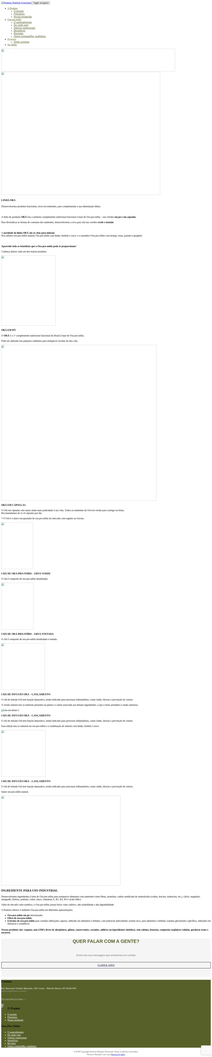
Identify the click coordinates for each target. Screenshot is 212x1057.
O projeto (19, 11)
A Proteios (12, 8)
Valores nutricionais (24, 28)
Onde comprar (21, 42)
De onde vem (21, 25)
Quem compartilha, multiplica (30, 36)
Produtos (11, 39)
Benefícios (19, 30)
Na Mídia (12, 44)
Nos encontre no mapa (12, 999)
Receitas (18, 33)
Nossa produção (23, 16)
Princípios (19, 14)
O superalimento (23, 22)
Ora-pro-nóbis (14, 19)
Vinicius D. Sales (118, 1054)
